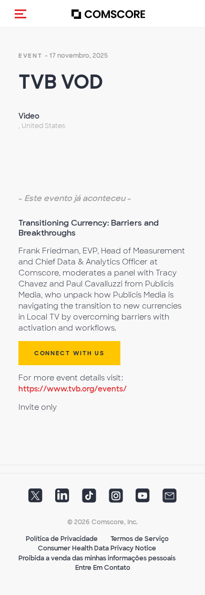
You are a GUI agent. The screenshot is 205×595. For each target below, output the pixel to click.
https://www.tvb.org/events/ (72, 389)
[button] (20, 13)
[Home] (108, 13)
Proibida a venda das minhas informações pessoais (97, 558)
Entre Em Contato (102, 568)
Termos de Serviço (139, 539)
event (30, 55)
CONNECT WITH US (69, 353)
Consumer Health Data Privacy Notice (97, 548)
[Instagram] (116, 498)
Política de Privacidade (62, 539)
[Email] (169, 498)
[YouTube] (143, 498)
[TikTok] (89, 498)
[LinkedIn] (62, 498)
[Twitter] (35, 498)
